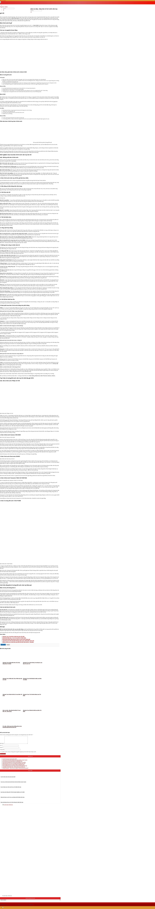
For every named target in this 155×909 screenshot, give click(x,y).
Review (6, 6)
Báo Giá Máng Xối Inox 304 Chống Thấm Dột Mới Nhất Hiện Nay (14, 765)
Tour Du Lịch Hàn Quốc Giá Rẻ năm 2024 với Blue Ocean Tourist (14, 760)
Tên (1, 745)
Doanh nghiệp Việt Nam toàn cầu (11, 904)
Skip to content (3, 0)
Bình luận (2, 743)
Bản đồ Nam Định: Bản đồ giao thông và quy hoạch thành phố (16, 639)
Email (1, 747)
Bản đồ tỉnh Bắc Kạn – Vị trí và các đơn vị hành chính (14, 637)
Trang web (2, 749)
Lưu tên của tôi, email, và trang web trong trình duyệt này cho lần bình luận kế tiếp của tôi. (18, 751)
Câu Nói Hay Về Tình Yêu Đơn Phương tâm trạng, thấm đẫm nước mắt (18, 640)
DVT (33, 904)
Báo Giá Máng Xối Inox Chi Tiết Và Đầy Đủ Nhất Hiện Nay (13, 764)
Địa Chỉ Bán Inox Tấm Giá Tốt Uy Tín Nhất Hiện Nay (12, 761)
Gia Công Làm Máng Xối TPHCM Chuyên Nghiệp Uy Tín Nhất (14, 762)
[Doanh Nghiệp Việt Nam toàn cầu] (7, 2)
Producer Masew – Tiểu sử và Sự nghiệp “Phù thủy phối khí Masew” (15, 768)
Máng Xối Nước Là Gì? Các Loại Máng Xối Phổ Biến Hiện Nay (13, 763)
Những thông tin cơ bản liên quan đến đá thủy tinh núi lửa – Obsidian (18, 642)
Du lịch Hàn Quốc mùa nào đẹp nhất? (9, 758)
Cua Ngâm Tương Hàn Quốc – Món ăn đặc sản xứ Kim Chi (13, 766)
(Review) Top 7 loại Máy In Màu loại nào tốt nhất (13, 636)
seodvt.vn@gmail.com (24, 904)
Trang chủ (2, 6)
